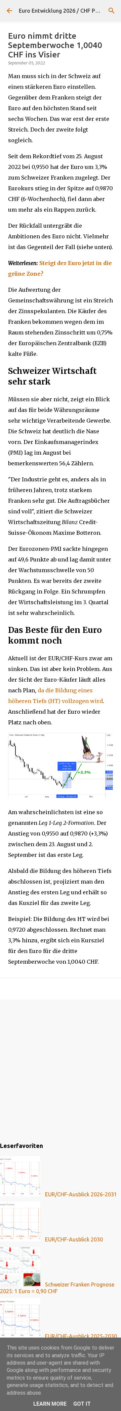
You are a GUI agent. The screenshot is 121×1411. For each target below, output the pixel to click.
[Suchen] (112, 11)
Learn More (50, 1404)
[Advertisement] (60, 1069)
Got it (82, 1404)
